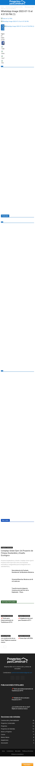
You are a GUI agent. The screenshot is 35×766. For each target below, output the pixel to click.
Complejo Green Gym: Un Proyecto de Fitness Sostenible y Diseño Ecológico (17, 553)
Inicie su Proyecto (5, 636)
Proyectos (4, 726)
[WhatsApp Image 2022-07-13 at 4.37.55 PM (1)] (6, 18)
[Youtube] (22, 678)
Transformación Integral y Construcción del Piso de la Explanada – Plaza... (20, 590)
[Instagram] (12, 678)
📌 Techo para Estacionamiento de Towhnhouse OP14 (7, 620)
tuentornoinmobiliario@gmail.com (21, 672)
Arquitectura (4, 740)
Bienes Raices (5, 737)
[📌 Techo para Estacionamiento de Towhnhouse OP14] (9, 611)
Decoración (4, 743)
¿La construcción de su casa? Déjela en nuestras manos (8, 640)
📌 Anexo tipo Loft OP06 (25, 638)
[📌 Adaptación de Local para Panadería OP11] (26, 611)
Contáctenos (10, 751)
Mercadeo (18, 751)
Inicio (3, 751)
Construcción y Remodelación (10, 720)
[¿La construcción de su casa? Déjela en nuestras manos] (9, 631)
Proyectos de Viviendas (8, 729)
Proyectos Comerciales (6, 547)
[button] (32, 2)
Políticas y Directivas (27, 751)
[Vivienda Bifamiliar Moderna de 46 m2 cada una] (5, 581)
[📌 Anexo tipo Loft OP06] (26, 631)
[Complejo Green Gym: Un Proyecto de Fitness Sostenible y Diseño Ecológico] (17, 536)
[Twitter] (17, 678)
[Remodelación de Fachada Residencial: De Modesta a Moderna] (5, 572)
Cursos (3, 734)
